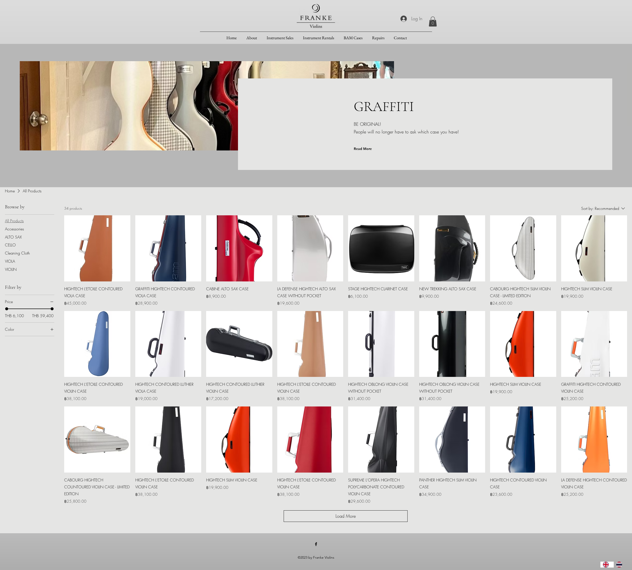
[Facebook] (316, 544)
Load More (346, 516)
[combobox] (607, 565)
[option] (620, 565)
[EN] (607, 565)
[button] (433, 22)
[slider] (7, 309)
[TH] (620, 565)
